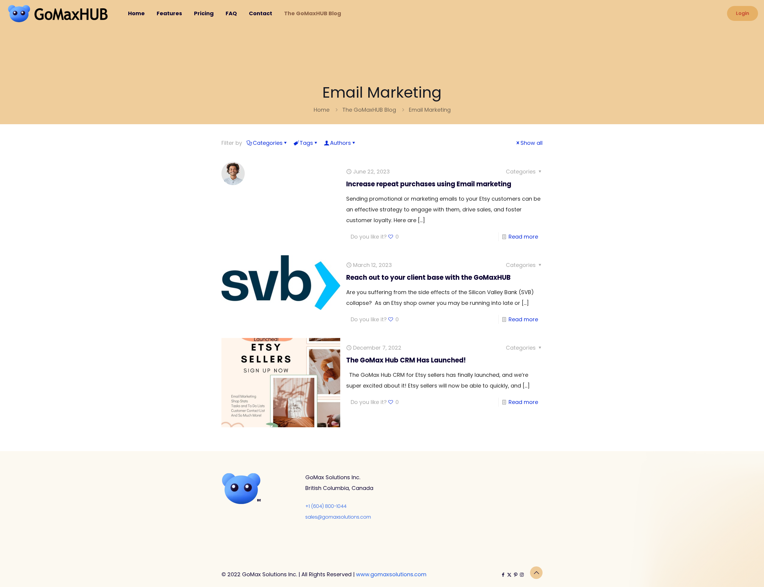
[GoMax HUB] (59, 13)
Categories (268, 143)
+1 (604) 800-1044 (325, 506)
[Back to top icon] (536, 572)
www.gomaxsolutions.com (391, 574)
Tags (306, 143)
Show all (531, 143)
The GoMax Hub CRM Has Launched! (406, 360)
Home (321, 109)
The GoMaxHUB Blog (369, 109)
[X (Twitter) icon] (509, 574)
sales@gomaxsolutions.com (338, 517)
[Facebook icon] (503, 574)
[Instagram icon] (522, 574)
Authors (340, 143)
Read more (523, 236)
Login (742, 13)
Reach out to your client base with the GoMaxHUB (428, 277)
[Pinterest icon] (515, 574)
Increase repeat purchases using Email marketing (428, 184)
